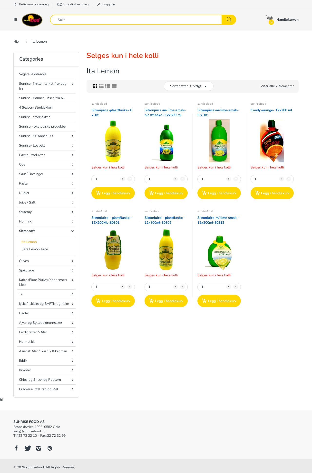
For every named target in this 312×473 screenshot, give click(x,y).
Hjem (17, 41)
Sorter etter (179, 86)
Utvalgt (195, 86)
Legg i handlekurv (116, 193)
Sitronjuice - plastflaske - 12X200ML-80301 (111, 220)
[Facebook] (16, 448)
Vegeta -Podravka (32, 74)
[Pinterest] (49, 448)
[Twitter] (27, 448)
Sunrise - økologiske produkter (42, 126)
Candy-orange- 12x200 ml (271, 110)
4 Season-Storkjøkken (36, 107)
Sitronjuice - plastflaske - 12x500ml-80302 (165, 220)
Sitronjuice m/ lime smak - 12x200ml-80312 (218, 220)
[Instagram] (38, 448)
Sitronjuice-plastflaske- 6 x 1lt (111, 112)
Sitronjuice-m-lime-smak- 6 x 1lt (218, 112)
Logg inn (108, 4)
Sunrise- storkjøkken (34, 117)
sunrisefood (99, 104)
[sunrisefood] (32, 19)
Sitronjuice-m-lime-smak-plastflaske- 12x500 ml (165, 112)
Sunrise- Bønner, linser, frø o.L (42, 98)
